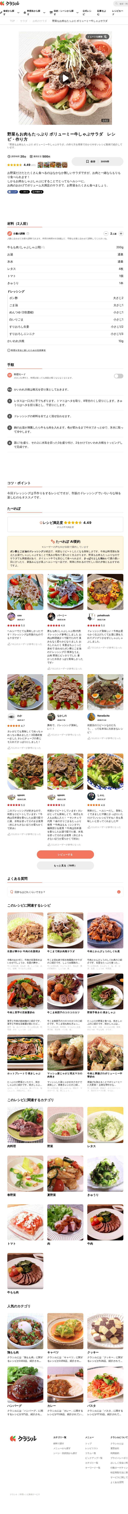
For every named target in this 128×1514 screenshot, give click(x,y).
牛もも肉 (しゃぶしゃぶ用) (24, 247)
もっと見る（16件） (65, 865)
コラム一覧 (90, 1453)
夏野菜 (51, 1195)
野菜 (50, 1146)
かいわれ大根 (15, 341)
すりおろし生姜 (19, 326)
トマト (11, 276)
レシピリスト (91, 1448)
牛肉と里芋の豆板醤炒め (21, 1012)
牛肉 (90, 1243)
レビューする (65, 854)
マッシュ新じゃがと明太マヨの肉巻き (64, 1075)
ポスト (26, 192)
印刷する (38, 192)
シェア (14, 192)
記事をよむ (101, 13)
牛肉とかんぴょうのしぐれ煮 (103, 951)
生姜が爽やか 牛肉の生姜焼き (23, 951)
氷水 (10, 261)
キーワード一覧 (92, 1467)
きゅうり (13, 283)
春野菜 (11, 1195)
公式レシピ (87, 13)
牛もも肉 (13, 1292)
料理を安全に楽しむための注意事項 (28, 350)
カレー (51, 1405)
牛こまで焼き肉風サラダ (61, 951)
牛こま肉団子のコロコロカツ (63, 1012)
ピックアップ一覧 (93, 1458)
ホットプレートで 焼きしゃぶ (23, 1073)
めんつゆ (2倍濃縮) (21, 312)
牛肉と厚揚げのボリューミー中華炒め (104, 1075)
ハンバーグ (14, 1405)
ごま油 (13, 305)
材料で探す (58, 1443)
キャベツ (53, 1352)
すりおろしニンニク (22, 333)
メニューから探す (62, 1448)
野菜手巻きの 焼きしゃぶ (101, 1012)
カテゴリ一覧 (91, 1462)
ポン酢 (13, 298)
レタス (11, 268)
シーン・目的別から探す (65, 1453)
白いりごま (16, 319)
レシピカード (117, 13)
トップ (88, 1443)
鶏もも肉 (13, 1352)
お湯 (10, 254)
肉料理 (11, 1146)
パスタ (91, 1405)
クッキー (93, 1352)
